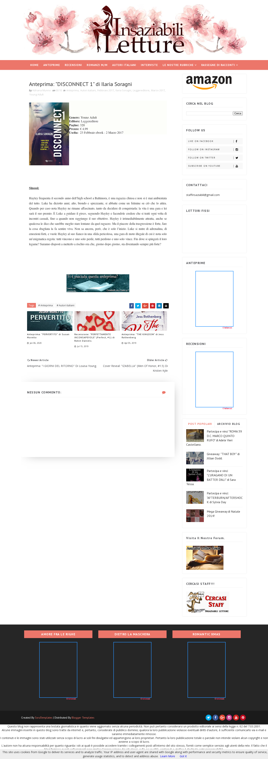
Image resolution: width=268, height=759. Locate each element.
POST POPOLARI (200, 424)
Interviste (149, 65)
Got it (183, 756)
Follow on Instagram (204, 149)
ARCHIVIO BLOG (228, 424)
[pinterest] (243, 718)
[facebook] (215, 718)
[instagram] (229, 718)
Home (34, 65)
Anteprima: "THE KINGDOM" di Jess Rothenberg (143, 336)
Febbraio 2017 (105, 90)
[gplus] (222, 718)
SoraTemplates (43, 717)
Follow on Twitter (201, 157)
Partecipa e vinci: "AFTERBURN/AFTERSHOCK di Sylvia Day (225, 497)
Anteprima (72, 90)
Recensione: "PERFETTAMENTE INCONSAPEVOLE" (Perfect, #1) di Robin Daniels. (94, 337)
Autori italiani (124, 65)
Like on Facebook (200, 141)
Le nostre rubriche (178, 65)
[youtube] (236, 718)
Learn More (167, 756)
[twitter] (208, 718)
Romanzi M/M (97, 65)
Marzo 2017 (158, 90)
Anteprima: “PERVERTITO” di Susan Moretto (48, 336)
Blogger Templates (83, 717)
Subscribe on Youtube (204, 166)
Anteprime (51, 65)
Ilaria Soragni (123, 90)
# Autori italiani (65, 305)
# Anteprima (45, 305)
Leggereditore (141, 90)
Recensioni (73, 65)
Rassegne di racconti (218, 65)
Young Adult (36, 94)
